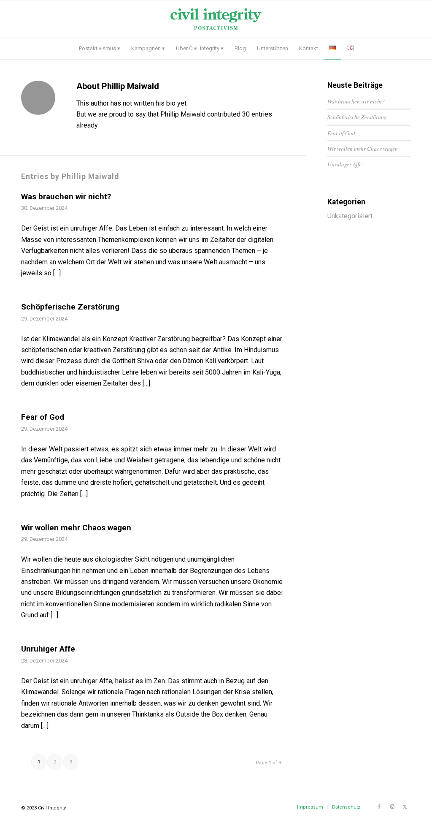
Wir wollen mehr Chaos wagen (76, 527)
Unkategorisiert (350, 216)
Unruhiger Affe (48, 649)
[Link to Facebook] (379, 807)
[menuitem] (99, 48)
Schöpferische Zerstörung (70, 307)
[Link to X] (404, 807)
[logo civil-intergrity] (216, 19)
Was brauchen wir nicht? (66, 196)
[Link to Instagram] (392, 807)
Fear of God (42, 417)
